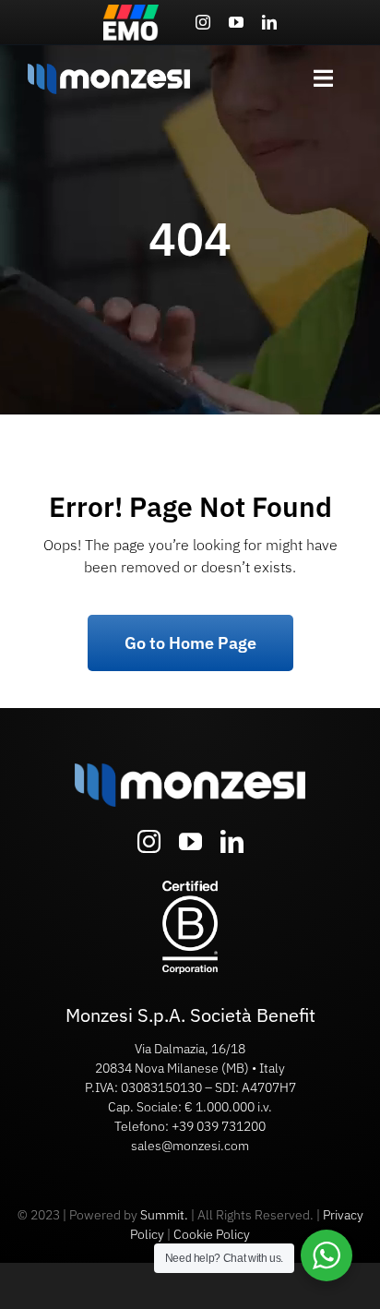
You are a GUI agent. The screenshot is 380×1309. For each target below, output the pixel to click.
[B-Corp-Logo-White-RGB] (190, 888)
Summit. (164, 1215)
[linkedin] (269, 22)
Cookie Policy (211, 1234)
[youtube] (236, 22)
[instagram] (203, 22)
